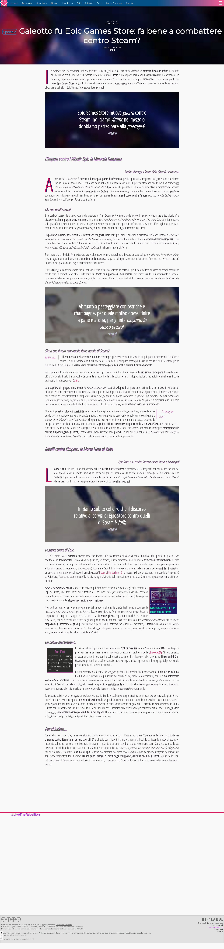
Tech (99, 3)
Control (76, 380)
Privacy (220, 931)
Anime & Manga (114, 3)
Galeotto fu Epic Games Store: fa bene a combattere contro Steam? (120, 35)
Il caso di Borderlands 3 (110, 572)
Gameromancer (216, 927)
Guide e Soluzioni (85, 3)
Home (109, 21)
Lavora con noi (217, 925)
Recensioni (41, 3)
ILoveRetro (67, 3)
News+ (54, 3)
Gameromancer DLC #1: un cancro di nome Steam (162, 610)
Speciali (14, 3)
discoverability (155, 652)
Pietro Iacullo (112, 23)
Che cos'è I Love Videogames (210, 923)
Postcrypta (27, 3)
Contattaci (218, 929)
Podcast (129, 3)
